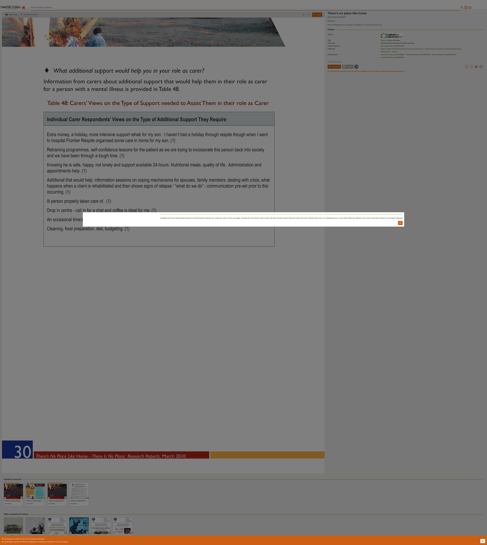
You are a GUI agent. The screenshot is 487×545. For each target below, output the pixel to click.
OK (400, 223)
